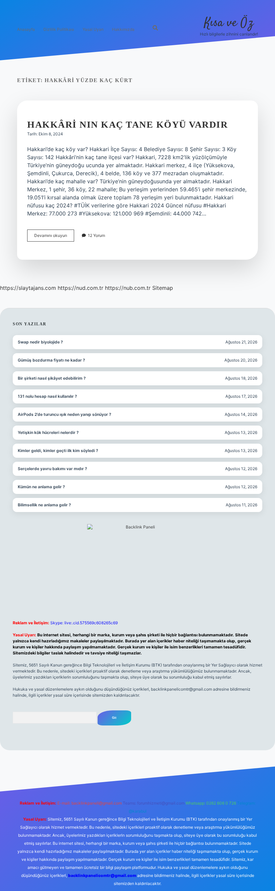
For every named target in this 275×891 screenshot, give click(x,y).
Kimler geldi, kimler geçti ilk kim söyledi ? (58, 450)
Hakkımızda (123, 29)
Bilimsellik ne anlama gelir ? (44, 504)
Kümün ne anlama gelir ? (41, 486)
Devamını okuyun (54, 237)
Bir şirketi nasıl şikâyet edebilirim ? (52, 378)
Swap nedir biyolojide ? (40, 341)
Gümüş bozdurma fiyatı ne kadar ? (51, 360)
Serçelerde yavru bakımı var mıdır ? (52, 468)
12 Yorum (96, 235)
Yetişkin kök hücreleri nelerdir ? (48, 432)
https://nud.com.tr (80, 287)
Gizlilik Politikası (58, 29)
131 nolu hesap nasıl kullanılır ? (47, 396)
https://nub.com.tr (128, 287)
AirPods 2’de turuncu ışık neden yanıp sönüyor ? (64, 414)
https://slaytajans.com (28, 287)
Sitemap (162, 287)
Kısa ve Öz (229, 23)
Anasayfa (26, 29)
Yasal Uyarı (93, 29)
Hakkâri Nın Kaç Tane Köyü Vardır (127, 124)
